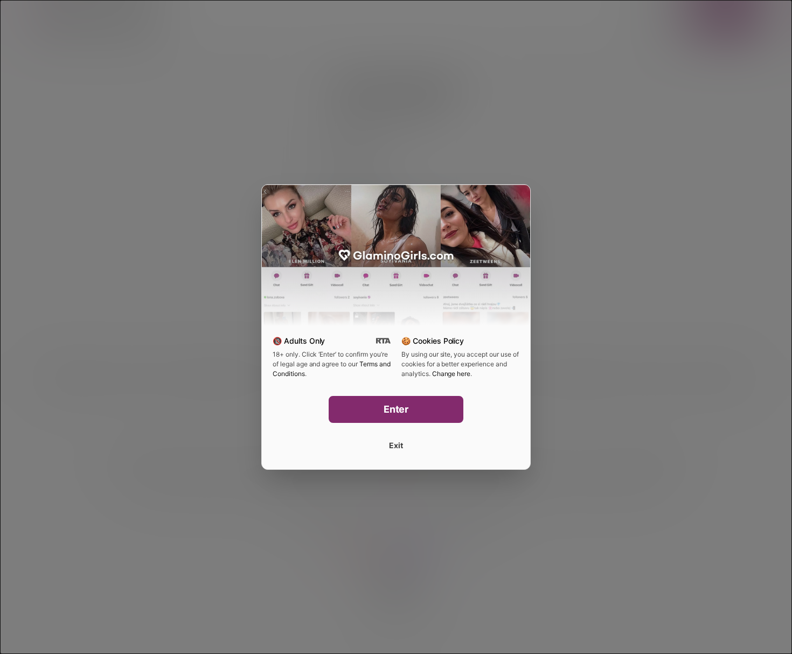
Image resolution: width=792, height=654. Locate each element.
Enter (396, 409)
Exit (396, 445)
